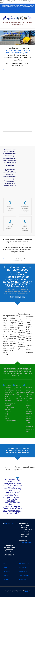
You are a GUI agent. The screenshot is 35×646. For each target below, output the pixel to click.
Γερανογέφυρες (23, 314)
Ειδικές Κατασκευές (24, 575)
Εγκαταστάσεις (7, 571)
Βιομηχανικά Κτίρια (24, 563)
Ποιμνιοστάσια (22, 579)
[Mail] (22, 10)
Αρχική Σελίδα (25, 591)
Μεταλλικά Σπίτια (23, 567)
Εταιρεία (5, 567)
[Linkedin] (19, 10)
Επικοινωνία (6, 579)
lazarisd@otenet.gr (28, 6)
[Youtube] (13, 10)
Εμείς (4, 563)
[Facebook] (10, 10)
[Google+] (16, 10)
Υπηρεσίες (5, 575)
